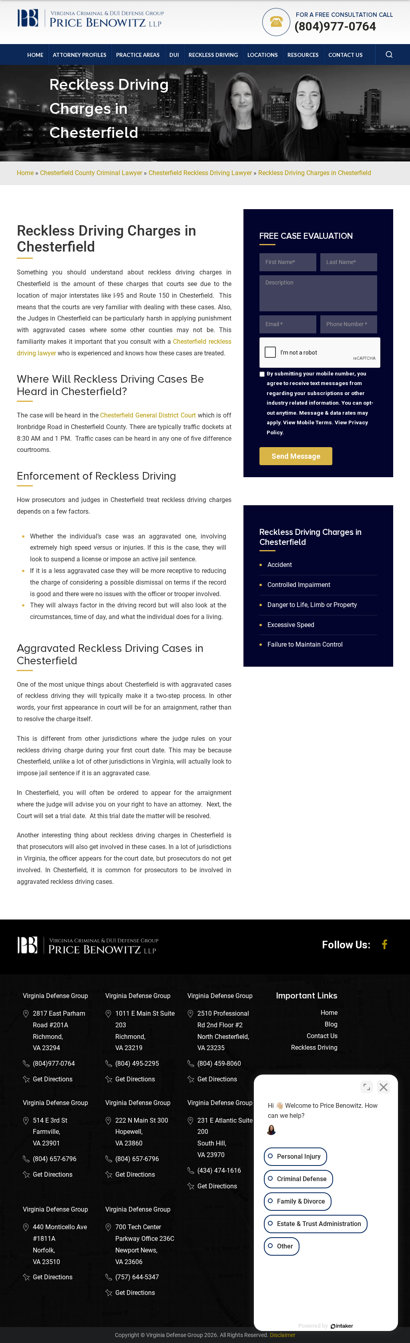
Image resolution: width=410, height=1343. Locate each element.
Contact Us (345, 55)
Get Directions (52, 1079)
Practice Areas (138, 55)
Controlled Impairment (298, 585)
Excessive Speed (290, 625)
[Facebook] (385, 945)
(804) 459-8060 (219, 1063)
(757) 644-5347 (137, 1277)
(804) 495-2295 (137, 1063)
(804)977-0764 (335, 26)
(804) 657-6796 (54, 1159)
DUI (174, 55)
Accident (279, 565)
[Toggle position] (366, 1087)
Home (35, 55)
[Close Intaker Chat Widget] (383, 1087)
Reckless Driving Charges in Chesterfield (314, 173)
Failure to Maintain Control (305, 644)
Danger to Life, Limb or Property (312, 605)
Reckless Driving (213, 55)
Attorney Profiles (80, 55)
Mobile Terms (314, 422)
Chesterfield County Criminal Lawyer (91, 173)
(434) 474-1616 (219, 1170)
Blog (331, 1024)
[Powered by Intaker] (342, 1326)
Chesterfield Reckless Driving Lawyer (200, 173)
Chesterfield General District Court (148, 415)
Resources (303, 55)
